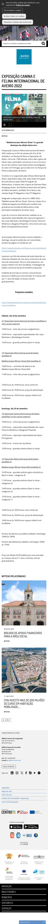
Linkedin (12, 773)
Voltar (7, 720)
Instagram (17, 773)
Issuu (30, 773)
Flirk (39, 773)
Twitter (22, 773)
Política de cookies (23, 5)
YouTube (34, 773)
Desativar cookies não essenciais (17, 22)
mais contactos (8, 766)
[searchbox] (24, 43)
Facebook (26, 773)
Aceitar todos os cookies (14, 16)
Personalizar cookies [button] (12, 10)
